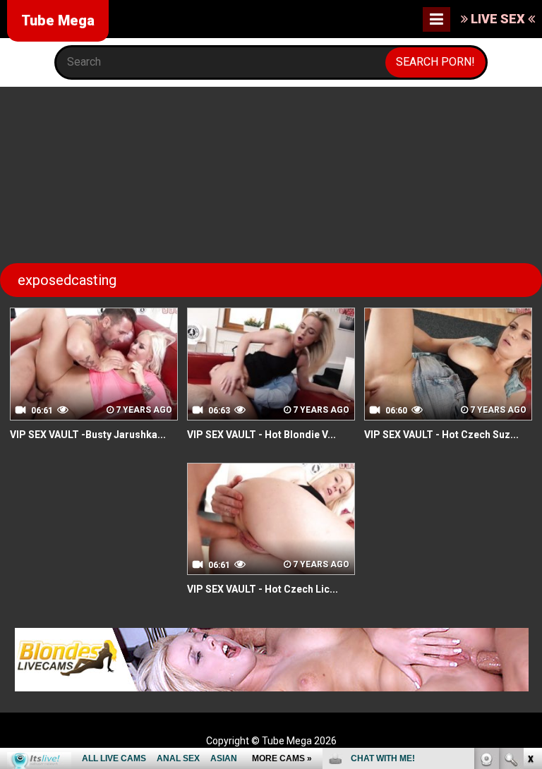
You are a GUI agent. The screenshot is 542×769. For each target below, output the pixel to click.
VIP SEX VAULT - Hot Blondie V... (261, 434)
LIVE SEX (498, 18)
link (529, 548)
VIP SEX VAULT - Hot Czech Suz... (441, 434)
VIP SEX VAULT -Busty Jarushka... (88, 434)
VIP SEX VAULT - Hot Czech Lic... (262, 589)
